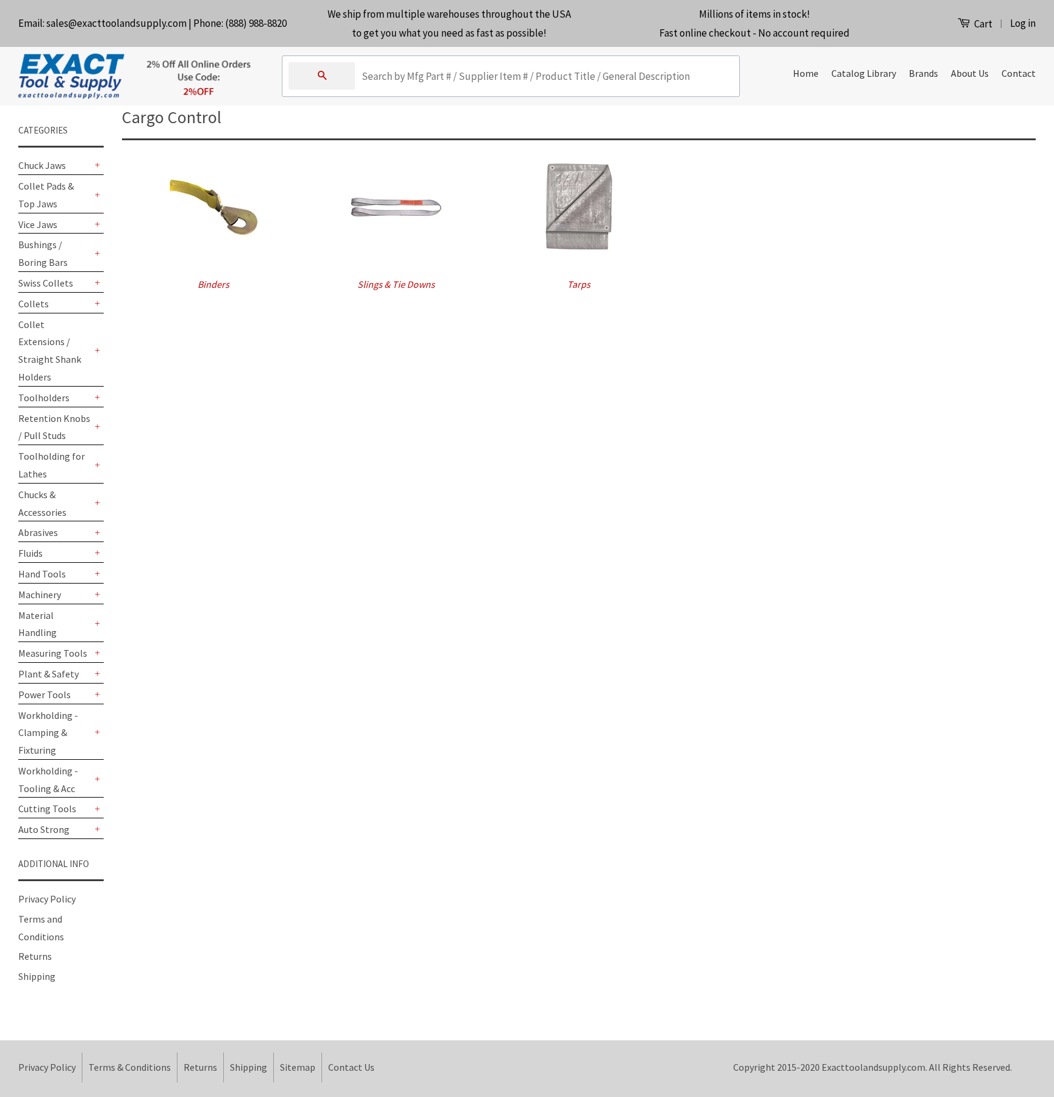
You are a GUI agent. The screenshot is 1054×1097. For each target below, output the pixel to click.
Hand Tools (42, 574)
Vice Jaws (37, 224)
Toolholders (44, 397)
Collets (33, 304)
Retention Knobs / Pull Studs (54, 427)
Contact (1019, 73)
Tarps (578, 284)
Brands (923, 73)
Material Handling (37, 624)
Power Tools (44, 694)
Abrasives (38, 532)
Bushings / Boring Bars (43, 253)
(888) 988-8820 (256, 23)
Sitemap (297, 1067)
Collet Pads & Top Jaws (46, 195)
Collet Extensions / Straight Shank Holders (49, 350)
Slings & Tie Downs (396, 284)
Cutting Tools (47, 808)
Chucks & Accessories (42, 503)
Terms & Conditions (129, 1067)
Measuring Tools (52, 653)
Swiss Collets (45, 283)
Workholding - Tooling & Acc (48, 780)
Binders (213, 284)
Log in (1023, 23)
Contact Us (351, 1067)
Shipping (37, 976)
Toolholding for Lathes (51, 465)
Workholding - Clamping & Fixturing (48, 733)
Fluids (30, 553)
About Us (970, 73)
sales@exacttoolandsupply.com (116, 23)
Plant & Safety (48, 674)
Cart (982, 23)
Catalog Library (863, 73)
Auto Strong (44, 829)
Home (806, 73)
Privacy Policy (47, 899)
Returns (35, 956)
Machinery (39, 594)
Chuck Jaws (42, 165)
